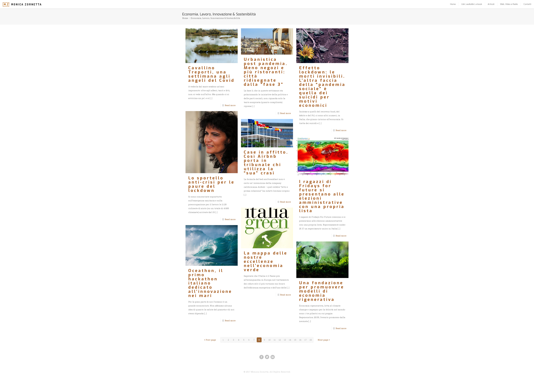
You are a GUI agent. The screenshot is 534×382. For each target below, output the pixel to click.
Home (185, 18)
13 (285, 339)
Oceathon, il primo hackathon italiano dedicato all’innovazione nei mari (210, 283)
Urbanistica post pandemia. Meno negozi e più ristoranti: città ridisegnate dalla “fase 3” (266, 72)
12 (280, 339)
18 (311, 339)
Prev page (211, 339)
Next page (323, 339)
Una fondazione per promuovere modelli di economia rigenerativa (321, 291)
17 (305, 339)
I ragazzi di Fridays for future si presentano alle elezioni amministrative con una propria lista (322, 196)
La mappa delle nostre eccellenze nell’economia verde (265, 261)
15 (295, 339)
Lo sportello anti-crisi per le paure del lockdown (211, 184)
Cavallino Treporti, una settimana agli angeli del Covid (211, 74)
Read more (230, 105)
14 (290, 339)
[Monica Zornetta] (22, 4)
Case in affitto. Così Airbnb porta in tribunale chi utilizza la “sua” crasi (266, 162)
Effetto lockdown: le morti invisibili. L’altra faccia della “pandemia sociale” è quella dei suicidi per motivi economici (322, 86)
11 (275, 339)
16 (300, 339)
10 (269, 339)
